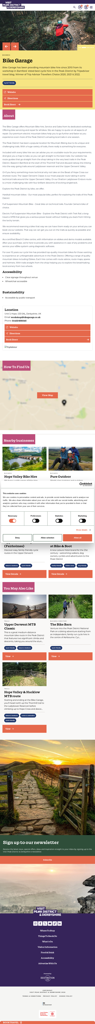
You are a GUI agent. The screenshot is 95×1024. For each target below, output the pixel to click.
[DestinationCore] (47, 977)
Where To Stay (47, 930)
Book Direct (10, 104)
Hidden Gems (69, 565)
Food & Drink (47, 952)
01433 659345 (19, 320)
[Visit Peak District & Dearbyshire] (13, 5)
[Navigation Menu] (91, 7)
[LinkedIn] (59, 923)
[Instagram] (35, 923)
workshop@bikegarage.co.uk (25, 317)
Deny (17, 538)
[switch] (35, 521)
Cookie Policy (65, 996)
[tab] (80, 47)
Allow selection (47, 538)
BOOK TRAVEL (11, 1022)
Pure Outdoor (60, 477)
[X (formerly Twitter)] (45, 923)
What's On (47, 941)
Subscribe (47, 860)
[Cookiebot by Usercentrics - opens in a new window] (81, 484)
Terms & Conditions (32, 996)
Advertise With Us (47, 963)
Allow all (77, 538)
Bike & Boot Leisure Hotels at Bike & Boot (70, 544)
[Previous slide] (6, 46)
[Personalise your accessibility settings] (86, 7)
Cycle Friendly (9, 83)
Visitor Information (47, 947)
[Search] (74, 7)
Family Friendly (56, 565)
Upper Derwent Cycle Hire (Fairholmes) (24, 544)
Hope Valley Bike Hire (20, 477)
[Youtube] (50, 923)
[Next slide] (15, 46)
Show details (81, 530)
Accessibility (47, 958)
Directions (12, 98)
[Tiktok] (55, 923)
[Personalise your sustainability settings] (80, 7)
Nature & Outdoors (12, 565)
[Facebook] (40, 923)
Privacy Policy (50, 996)
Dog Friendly (82, 565)
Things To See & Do (47, 936)
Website (11, 92)
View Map (47, 395)
